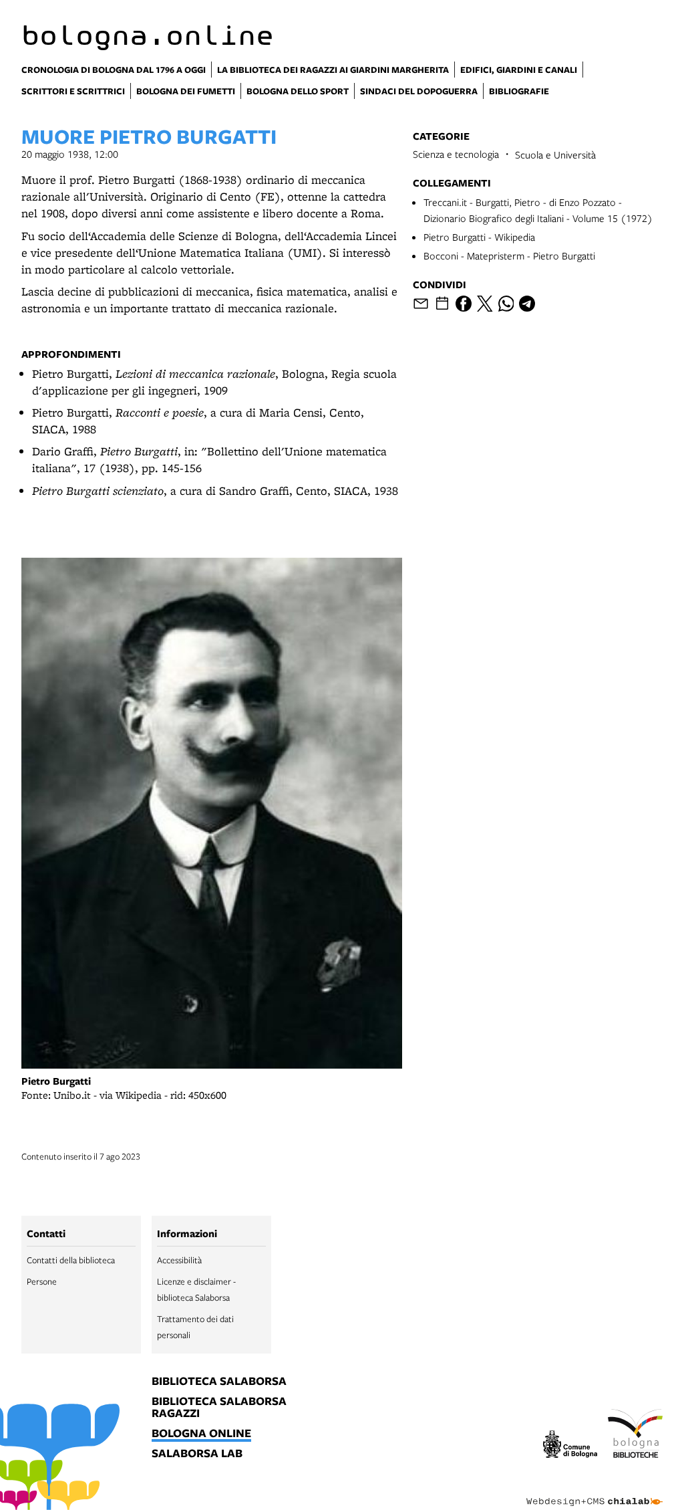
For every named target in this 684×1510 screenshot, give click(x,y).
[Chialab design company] (594, 1491)
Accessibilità (179, 1260)
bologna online (201, 1433)
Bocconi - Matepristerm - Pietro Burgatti (509, 255)
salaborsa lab (197, 1454)
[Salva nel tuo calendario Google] (442, 304)
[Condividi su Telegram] (527, 304)
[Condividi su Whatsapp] (506, 304)
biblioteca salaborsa (219, 1381)
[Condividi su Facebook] (464, 304)
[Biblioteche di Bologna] (635, 1435)
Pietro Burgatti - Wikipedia (479, 236)
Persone (42, 1281)
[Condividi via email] (421, 304)
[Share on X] (485, 304)
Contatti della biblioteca (71, 1260)
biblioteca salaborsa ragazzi (219, 1407)
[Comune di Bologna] (570, 1446)
